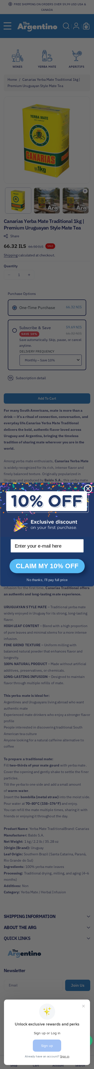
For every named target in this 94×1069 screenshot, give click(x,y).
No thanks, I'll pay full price (47, 580)
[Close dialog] (88, 488)
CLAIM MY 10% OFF (47, 566)
